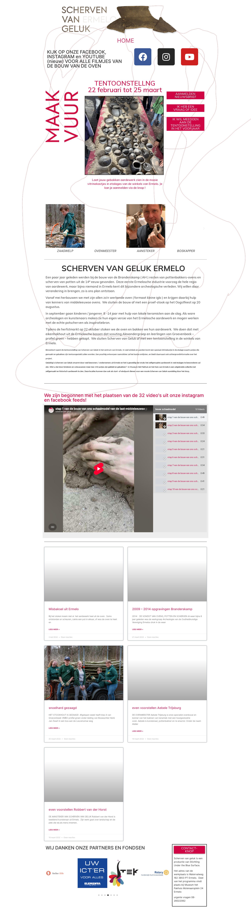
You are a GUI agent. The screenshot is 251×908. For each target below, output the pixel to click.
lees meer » (54, 629)
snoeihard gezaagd (63, 708)
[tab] (180, 417)
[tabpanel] (98, 468)
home (125, 40)
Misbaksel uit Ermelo (64, 609)
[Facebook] (142, 56)
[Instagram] (166, 56)
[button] (47, 228)
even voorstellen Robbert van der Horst (78, 809)
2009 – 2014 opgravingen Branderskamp (162, 609)
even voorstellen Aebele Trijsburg (156, 708)
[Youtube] (189, 56)
